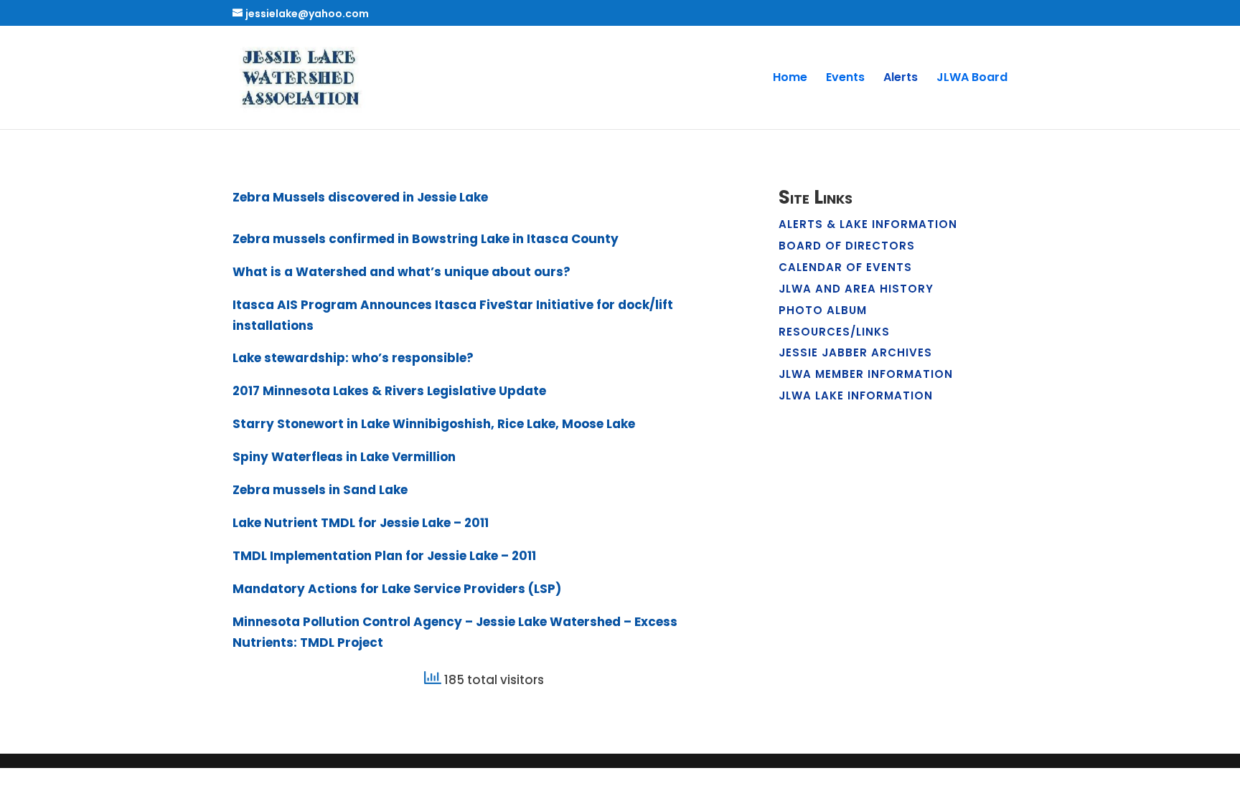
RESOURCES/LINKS (834, 331)
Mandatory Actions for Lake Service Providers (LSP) (396, 588)
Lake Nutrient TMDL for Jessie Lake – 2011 (360, 522)
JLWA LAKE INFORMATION (856, 395)
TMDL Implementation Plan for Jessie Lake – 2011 (384, 555)
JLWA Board (972, 78)
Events (845, 78)
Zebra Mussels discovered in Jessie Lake (360, 197)
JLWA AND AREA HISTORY (856, 288)
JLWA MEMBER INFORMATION (866, 373)
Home (790, 78)
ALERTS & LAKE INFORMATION (868, 224)
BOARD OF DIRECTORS (847, 245)
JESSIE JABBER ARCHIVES (855, 352)
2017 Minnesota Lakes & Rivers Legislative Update (389, 390)
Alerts (900, 78)
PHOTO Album (823, 310)
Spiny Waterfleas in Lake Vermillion (344, 456)
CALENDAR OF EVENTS (845, 267)
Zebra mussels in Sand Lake (320, 489)
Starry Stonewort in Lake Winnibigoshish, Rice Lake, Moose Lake (433, 423)
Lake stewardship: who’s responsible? (353, 357)
